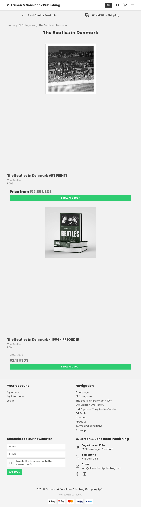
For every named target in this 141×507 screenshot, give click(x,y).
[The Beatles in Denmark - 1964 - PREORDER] (70, 270)
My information (16, 396)
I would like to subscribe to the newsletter (34, 463)
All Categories (84, 396)
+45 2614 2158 (90, 458)
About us (81, 421)
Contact (81, 417)
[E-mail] (36, 454)
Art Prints (81, 413)
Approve (14, 471)
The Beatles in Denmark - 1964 (94, 400)
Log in (10, 400)
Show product (70, 197)
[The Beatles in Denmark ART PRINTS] (70, 107)
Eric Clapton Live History (90, 405)
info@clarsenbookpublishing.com (102, 468)
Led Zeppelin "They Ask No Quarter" (97, 409)
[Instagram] (84, 475)
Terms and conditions (89, 426)
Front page (82, 392)
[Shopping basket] (125, 5)
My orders (13, 392)
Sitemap (81, 430)
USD (108, 5)
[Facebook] (77, 475)
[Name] (36, 446)
